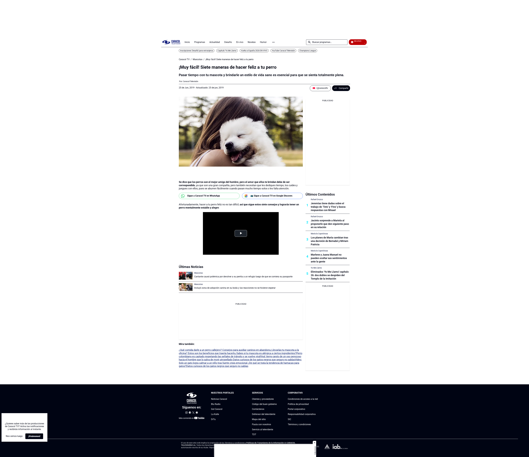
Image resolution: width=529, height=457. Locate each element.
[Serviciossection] (276, 392)
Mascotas (197, 59)
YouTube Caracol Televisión (283, 51)
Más (273, 42)
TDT (254, 434)
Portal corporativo (296, 409)
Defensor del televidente (263, 414)
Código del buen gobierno (264, 404)
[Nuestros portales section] (234, 392)
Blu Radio (215, 404)
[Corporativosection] (317, 392)
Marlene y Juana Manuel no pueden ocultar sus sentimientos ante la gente (329, 258)
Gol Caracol (216, 409)
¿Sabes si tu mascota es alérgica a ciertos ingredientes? (265, 353)
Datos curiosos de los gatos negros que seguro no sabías (264, 359)
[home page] (171, 42)
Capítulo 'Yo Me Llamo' (227, 51)
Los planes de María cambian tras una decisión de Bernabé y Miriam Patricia (329, 241)
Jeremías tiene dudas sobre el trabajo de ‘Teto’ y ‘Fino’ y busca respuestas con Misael (328, 207)
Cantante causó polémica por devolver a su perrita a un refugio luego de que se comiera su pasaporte (243, 276)
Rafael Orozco (317, 199)
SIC (289, 419)
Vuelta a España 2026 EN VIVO (254, 51)
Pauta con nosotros (261, 424)
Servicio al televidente (262, 429)
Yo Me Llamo (316, 268)
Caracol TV (184, 59)
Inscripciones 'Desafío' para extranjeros (196, 51)
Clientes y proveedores (263, 399)
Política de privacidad (298, 404)
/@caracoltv (322, 88)
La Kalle (215, 414)
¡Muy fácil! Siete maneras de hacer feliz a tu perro (229, 59)
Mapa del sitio (259, 419)
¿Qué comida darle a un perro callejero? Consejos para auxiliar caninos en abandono (224, 349)
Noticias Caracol (219, 399)
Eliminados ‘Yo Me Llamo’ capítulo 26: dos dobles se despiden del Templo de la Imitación (330, 275)
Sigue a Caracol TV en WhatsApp (203, 195)
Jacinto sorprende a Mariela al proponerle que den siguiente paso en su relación (330, 224)
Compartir (343, 88)
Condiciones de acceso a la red (303, 399)
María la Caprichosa (319, 233)
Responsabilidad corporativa (302, 414)
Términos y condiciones (299, 424)
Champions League (307, 51)
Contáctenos (258, 409)
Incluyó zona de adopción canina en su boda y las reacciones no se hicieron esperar (235, 288)
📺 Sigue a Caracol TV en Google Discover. (271, 195)
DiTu (213, 419)
